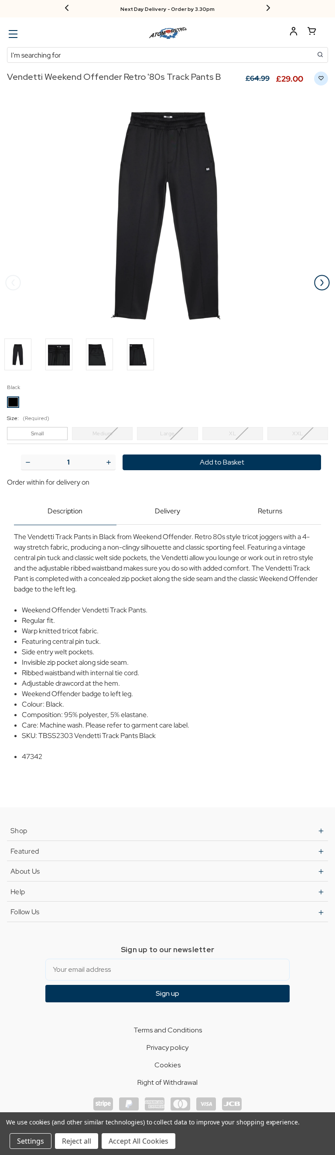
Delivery (167, 511)
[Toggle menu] (12, 34)
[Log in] (293, 32)
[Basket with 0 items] (311, 32)
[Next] (268, 8)
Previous (13, 282)
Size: (28, 418)
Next (322, 282)
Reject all (76, 1141)
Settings (30, 1141)
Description (65, 511)
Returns (270, 511)
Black (13, 387)
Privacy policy (167, 1047)
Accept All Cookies (138, 1141)
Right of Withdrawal (167, 1082)
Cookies (167, 1065)
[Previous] (67, 8)
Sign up (167, 993)
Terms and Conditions (167, 1030)
